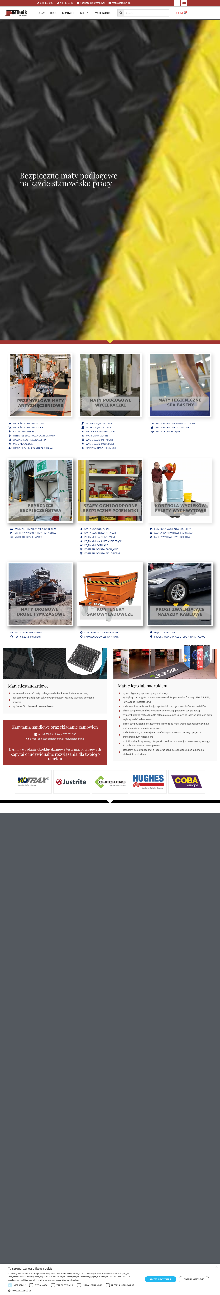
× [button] (216, 1267)
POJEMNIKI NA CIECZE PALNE (99, 536)
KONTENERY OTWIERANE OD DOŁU (103, 632)
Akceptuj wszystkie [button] (160, 1279)
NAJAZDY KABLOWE (164, 632)
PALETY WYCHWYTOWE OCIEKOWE (172, 536)
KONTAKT (68, 13)
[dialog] (110, 1279)
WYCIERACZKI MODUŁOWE (100, 443)
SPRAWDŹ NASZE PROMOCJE (101, 447)
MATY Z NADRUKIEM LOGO (100, 431)
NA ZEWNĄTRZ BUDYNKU (99, 427)
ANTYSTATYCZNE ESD (24, 431)
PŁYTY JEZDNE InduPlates (28, 636)
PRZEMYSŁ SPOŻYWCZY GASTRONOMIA (34, 435)
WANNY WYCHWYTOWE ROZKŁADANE (174, 532)
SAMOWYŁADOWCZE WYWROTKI (101, 636)
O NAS (41, 13)
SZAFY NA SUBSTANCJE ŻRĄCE (100, 532)
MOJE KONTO (103, 13)
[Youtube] (184, 3)
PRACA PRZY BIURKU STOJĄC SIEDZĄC (33, 447)
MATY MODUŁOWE (23, 443)
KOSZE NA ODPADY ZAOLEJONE (101, 549)
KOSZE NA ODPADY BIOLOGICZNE (102, 553)
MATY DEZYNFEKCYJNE (168, 431)
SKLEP (82, 13)
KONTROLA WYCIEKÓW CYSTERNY (172, 528)
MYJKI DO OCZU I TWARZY (28, 536)
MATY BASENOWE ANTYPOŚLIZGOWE (176, 423)
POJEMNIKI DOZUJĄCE (96, 545)
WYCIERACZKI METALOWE (100, 439)
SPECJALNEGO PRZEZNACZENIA (29, 439)
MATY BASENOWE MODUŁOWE (172, 427)
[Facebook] (177, 3)
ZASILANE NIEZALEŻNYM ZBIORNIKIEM (35, 528)
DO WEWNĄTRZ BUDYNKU (100, 423)
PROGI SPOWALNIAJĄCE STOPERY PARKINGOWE (179, 636)
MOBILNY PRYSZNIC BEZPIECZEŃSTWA (35, 532)
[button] (73, 1291)
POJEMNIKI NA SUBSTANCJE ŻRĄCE (103, 541)
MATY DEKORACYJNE (97, 435)
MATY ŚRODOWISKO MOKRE (28, 423)
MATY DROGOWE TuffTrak (29, 632)
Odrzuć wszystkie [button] (194, 1279)
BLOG (53, 13)
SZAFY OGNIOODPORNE (97, 528)
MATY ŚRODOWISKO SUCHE (28, 427)
